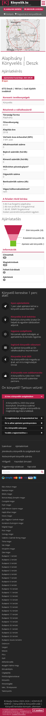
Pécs (4, 654)
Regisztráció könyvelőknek (29, 14)
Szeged (4, 647)
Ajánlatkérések (21, 446)
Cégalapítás (6, 673)
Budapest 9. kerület (9, 585)
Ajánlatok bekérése (13, 9)
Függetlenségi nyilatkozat (13, 466)
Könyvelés (5, 680)
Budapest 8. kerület (9, 581)
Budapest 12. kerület (10, 596)
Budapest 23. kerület (10, 636)
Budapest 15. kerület (10, 607)
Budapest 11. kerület (10, 592)
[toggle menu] (43, 3)
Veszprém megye (8, 549)
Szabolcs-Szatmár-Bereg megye (14, 538)
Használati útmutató (22, 461)
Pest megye (6, 530)
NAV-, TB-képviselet (9, 687)
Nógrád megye (7, 527)
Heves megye (7, 516)
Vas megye (6, 545)
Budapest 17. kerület (10, 614)
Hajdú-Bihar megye (9, 512)
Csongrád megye (8, 501)
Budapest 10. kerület (10, 589)
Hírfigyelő (6, 461)
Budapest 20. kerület (10, 625)
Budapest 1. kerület (9, 556)
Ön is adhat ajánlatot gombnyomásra (20, 423)
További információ (19, 714)
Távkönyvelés (7, 691)
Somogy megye (7, 534)
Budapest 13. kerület (10, 600)
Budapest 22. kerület (10, 632)
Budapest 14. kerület (10, 603)
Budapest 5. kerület (9, 570)
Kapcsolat (31, 466)
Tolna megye (6, 541)
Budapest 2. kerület (9, 559)
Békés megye (7, 494)
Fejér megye (6, 505)
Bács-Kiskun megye (9, 487)
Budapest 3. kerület (9, 563)
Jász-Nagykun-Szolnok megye (13, 519)
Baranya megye (7, 490)
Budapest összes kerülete (12, 640)
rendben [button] (39, 710)
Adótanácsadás (7, 662)
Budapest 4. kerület (9, 567)
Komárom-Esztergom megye (12, 523)
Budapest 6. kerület (9, 574)
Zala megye (6, 552)
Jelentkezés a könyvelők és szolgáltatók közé (21, 451)
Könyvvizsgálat (7, 684)
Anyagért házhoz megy (10, 665)
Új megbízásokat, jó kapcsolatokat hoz (21, 418)
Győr (3, 658)
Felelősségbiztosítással (10, 676)
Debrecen (5, 643)
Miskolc (5, 651)
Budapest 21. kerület (10, 629)
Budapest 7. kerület (9, 578)
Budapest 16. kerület (10, 611)
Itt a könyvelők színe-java (16, 428)
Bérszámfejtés (7, 669)
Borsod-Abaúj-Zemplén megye (13, 497)
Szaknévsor (7, 446)
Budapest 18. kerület (10, 618)
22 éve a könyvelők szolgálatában (19, 396)
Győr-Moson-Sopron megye (12, 508)
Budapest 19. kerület (10, 622)
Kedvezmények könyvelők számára (17, 456)
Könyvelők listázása (35, 9)
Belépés (10, 14)
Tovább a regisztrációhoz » (16, 433)
